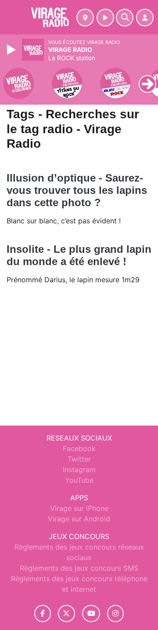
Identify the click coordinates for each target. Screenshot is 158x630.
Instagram (79, 469)
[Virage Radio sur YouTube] (91, 613)
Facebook (79, 448)
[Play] (12, 49)
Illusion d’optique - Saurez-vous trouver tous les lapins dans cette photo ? (77, 190)
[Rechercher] (124, 17)
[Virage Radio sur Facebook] (42, 613)
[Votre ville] (85, 17)
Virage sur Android (79, 518)
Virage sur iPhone (79, 508)
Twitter (79, 459)
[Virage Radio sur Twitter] (66, 613)
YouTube (79, 480)
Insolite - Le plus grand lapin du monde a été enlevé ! (79, 255)
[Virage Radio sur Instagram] (115, 613)
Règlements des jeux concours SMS (79, 568)
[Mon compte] (145, 17)
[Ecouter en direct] (105, 17)
